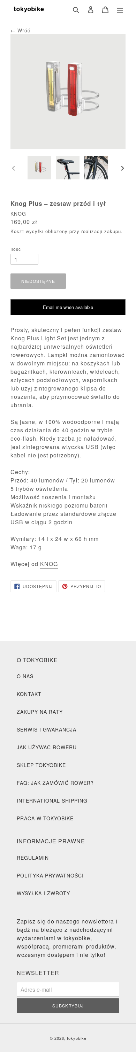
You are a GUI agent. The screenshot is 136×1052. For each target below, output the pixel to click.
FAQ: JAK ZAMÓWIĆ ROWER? (55, 782)
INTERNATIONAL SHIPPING (52, 800)
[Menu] (120, 9)
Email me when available (68, 307)
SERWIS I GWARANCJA (46, 729)
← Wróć (20, 30)
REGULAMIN (33, 857)
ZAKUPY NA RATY (40, 711)
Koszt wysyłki (27, 231)
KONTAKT (29, 693)
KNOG (49, 564)
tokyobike (76, 1038)
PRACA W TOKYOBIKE (45, 818)
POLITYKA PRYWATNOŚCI (50, 875)
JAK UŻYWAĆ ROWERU (47, 747)
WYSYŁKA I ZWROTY (43, 893)
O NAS (25, 676)
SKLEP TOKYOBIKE (41, 764)
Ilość (15, 249)
